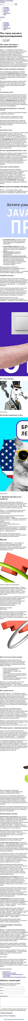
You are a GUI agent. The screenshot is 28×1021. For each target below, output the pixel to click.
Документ (6, 7)
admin (8, 39)
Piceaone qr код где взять (9, 973)
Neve (1, 1015)
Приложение (6, 13)
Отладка (5, 11)
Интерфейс (6, 8)
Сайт (1, 993)
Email (2, 990)
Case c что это (6, 971)
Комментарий (4, 996)
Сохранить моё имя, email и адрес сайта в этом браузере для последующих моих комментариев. (13, 1009)
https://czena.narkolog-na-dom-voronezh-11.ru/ (14, 1019)
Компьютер (6, 10)
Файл (4, 14)
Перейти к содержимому (6, 0)
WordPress (12, 1015)
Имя (1, 987)
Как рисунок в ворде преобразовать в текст (14, 977)
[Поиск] (16, 4)
